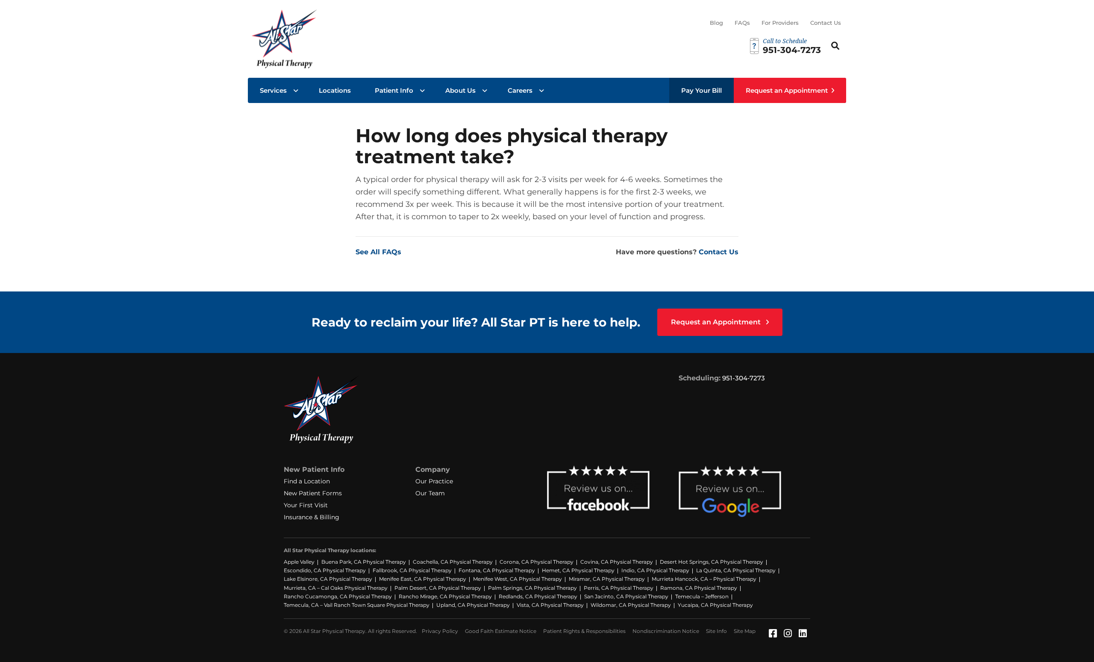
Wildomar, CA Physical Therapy (631, 605)
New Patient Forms (313, 493)
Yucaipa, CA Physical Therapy (715, 605)
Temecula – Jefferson (702, 596)
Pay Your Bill (701, 90)
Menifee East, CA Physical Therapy (422, 579)
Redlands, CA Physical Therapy (538, 596)
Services (273, 90)
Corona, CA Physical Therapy (536, 562)
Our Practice (434, 481)
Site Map (745, 631)
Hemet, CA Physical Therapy (578, 570)
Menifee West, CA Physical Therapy (517, 579)
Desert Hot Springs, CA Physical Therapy (711, 562)
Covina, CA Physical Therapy (616, 562)
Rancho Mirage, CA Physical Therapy (445, 596)
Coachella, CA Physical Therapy (453, 562)
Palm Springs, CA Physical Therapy (532, 588)
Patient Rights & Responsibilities (584, 631)
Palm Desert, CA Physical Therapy (437, 588)
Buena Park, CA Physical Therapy (363, 562)
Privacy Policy (440, 631)
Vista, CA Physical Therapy (550, 605)
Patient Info (394, 90)
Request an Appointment (787, 90)
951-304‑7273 (743, 378)
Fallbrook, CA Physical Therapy (412, 570)
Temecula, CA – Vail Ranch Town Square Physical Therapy (356, 605)
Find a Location (307, 481)
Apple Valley (299, 562)
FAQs (742, 22)
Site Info (716, 631)
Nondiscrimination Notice (665, 631)
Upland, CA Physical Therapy (473, 605)
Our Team (430, 493)
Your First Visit (306, 505)
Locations (335, 90)
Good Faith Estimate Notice (500, 631)
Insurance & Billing (311, 517)
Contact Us (825, 22)
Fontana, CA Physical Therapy (497, 570)
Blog (716, 22)
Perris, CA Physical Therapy (618, 588)
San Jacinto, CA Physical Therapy (626, 596)
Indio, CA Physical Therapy (655, 570)
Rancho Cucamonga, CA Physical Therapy (338, 596)
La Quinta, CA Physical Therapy (736, 570)
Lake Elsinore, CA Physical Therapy (328, 579)
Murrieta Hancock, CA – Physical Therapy (704, 579)
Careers (520, 90)
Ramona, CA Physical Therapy (698, 588)
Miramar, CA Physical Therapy (607, 579)
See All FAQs (378, 252)
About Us (460, 90)
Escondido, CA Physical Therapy (325, 570)
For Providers (780, 22)
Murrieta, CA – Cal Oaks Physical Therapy (336, 588)
